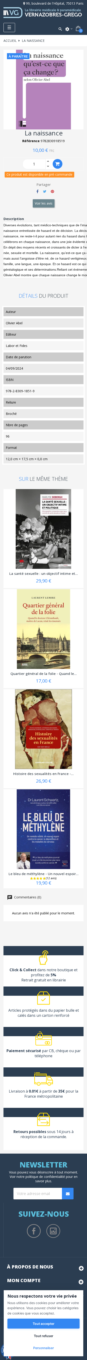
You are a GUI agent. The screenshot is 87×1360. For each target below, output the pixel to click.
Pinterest (52, 191)
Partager (37, 191)
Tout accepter (44, 1324)
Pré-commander (57, 164)
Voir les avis (43, 203)
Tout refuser (43, 1336)
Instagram (53, 1231)
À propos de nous (30, 1267)
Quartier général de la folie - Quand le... (43, 673)
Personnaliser (43, 1348)
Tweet (44, 191)
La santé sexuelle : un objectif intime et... (43, 573)
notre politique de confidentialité (40, 1176)
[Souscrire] (68, 1193)
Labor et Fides (16, 345)
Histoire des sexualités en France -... (43, 773)
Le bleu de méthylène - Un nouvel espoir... (44, 873)
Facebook (34, 1231)
